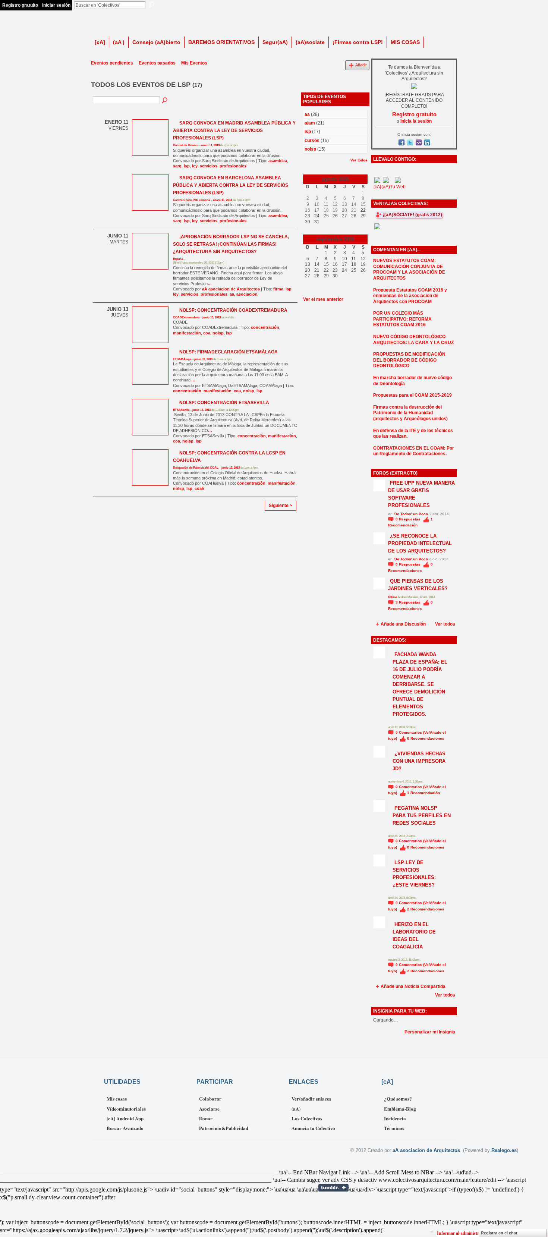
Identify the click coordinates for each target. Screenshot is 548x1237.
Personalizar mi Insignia (429, 1032)
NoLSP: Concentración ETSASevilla (224, 402)
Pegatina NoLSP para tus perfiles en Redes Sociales (422, 815)
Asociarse (209, 1108)
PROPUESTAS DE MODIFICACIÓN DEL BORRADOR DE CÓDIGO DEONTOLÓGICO (409, 360)
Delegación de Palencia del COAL (195, 467)
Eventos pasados (157, 63)
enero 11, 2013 (210, 145)
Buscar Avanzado (125, 1127)
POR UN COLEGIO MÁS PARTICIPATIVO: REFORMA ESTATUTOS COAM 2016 (402, 319)
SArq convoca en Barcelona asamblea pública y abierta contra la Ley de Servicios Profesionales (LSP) (230, 185)
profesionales (233, 166)
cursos (312, 140)
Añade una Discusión (403, 624)
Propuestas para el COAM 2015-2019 (412, 395)
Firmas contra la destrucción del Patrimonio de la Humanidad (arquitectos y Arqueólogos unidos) (410, 413)
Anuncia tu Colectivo (313, 1127)
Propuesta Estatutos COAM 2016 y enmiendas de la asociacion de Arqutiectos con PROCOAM (410, 295)
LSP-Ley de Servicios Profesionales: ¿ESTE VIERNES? (414, 874)
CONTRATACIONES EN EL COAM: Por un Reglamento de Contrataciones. (413, 451)
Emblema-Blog (400, 1108)
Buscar (151, 4)
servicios (208, 166)
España (178, 259)
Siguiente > (280, 505)
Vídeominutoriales (126, 1108)
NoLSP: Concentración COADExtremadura (233, 310)
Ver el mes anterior (323, 299)
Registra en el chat (499, 1233)
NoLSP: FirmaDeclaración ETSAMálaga (228, 352)
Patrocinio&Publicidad (223, 1127)
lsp (187, 166)
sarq (177, 166)
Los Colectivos (307, 1118)
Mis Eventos (194, 63)
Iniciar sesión (56, 5)
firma (278, 289)
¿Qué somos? (398, 1098)
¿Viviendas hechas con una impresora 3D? (419, 761)
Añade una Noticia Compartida (413, 986)
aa (232, 294)
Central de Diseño (185, 145)
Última (393, 597)
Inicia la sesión (416, 121)
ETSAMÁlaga (182, 359)
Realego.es (504, 1150)
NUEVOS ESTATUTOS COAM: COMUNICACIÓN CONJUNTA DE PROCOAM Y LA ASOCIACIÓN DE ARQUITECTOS (409, 269)
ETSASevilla (181, 410)
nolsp (218, 333)
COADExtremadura (186, 317)
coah (199, 488)
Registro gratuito (20, 5)
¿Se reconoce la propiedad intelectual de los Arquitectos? (420, 543)
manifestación (187, 333)
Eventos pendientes (112, 63)
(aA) (296, 1108)
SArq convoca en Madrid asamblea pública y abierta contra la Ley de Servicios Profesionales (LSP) (234, 130)
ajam (310, 123)
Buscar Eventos (165, 100)
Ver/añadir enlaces (311, 1098)
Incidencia (395, 1118)
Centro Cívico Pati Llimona (191, 200)
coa (206, 333)
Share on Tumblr (333, 1188)
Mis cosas (117, 1098)
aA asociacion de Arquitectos (231, 289)
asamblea (277, 160)
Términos (394, 1127)
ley (195, 166)
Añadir (361, 65)
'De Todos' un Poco (411, 514)
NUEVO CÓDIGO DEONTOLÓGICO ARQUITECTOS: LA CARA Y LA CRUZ (413, 339)
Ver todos (359, 160)
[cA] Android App (125, 1118)
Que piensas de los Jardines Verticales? (418, 584)
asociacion (247, 294)
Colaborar (210, 1098)
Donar (205, 1118)
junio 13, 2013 (211, 317)
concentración (265, 327)
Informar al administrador (462, 1233)
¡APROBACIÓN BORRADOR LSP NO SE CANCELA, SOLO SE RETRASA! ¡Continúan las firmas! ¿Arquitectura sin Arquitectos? (231, 244)
